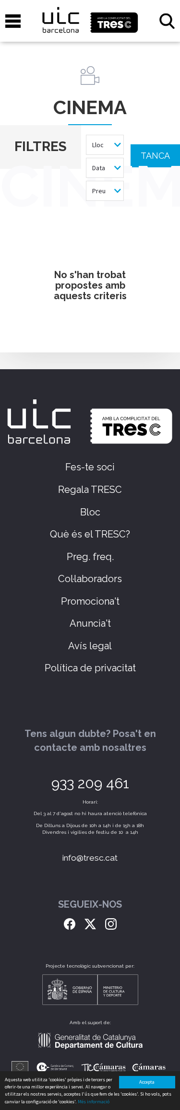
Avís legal (90, 646)
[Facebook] (69, 923)
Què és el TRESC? (90, 534)
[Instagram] (111, 923)
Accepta (147, 1082)
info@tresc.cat (90, 858)
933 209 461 (90, 783)
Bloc (90, 512)
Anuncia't (90, 623)
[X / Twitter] (90, 923)
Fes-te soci (90, 467)
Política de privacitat (90, 668)
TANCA (155, 156)
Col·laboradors (90, 578)
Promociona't (90, 601)
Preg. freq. (90, 556)
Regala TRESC (90, 489)
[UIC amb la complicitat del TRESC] (90, 21)
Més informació (93, 1101)
